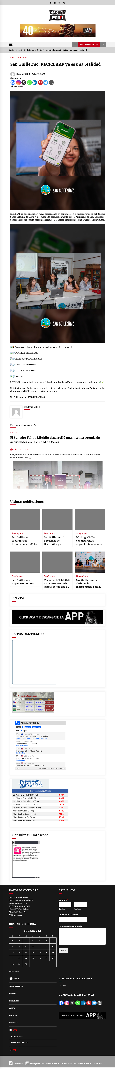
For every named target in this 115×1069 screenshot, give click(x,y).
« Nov (11, 971)
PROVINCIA (14, 1001)
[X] (23, 82)
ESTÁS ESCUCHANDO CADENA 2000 (57, 1063)
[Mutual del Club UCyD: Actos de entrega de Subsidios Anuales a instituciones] (57, 562)
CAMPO (12, 1008)
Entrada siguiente (21, 425)
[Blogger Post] (51, 82)
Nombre (63, 900)
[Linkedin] (34, 82)
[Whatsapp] (29, 82)
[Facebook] (13, 82)
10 (26, 946)
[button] (75, 44)
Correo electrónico (69, 914)
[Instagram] (18, 82)
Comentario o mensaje (71, 926)
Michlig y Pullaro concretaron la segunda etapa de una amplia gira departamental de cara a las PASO (89, 541)
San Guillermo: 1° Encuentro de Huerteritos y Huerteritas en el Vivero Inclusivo (54, 541)
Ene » (17, 971)
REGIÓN (14, 432)
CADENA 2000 (16, 1036)
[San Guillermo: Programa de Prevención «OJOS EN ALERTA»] (25, 519)
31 (26, 964)
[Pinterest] (40, 82)
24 (26, 958)
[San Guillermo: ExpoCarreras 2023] (25, 562)
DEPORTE (13, 1022)
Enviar (63, 950)
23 (19, 958)
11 (33, 946)
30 (19, 964)
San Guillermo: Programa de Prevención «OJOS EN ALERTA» (24, 541)
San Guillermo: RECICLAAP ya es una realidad (55, 64)
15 (13, 952)
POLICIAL (13, 1015)
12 (40, 946)
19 (40, 952)
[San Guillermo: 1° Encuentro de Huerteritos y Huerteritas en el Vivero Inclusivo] (57, 519)
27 (46, 958)
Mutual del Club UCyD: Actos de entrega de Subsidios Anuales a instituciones (57, 584)
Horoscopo (37, 878)
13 (46, 946)
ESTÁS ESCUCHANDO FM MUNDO (88, 1063)
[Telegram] (45, 82)
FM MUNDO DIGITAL (19, 1042)
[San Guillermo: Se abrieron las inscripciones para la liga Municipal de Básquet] (90, 562)
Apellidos (77, 909)
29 (13, 964)
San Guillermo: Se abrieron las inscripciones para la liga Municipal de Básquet (89, 584)
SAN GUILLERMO (18, 57)
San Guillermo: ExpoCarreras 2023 (23, 582)
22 (13, 958)
